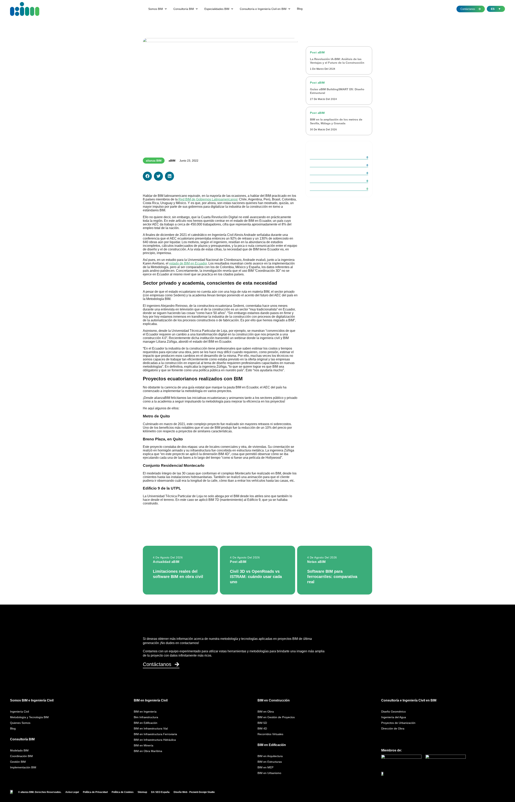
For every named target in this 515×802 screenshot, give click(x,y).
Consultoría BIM (22, 739)
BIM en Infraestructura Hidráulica (155, 739)
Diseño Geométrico (393, 711)
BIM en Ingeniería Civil (151, 700)
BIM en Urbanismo (269, 773)
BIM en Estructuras (270, 761)
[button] (158, 9)
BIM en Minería (143, 745)
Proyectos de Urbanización (398, 722)
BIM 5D (262, 722)
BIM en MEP (265, 767)
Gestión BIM (18, 761)
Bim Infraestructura (146, 717)
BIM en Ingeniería (145, 711)
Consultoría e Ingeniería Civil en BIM (408, 700)
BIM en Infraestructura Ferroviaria (155, 734)
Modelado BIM (19, 750)
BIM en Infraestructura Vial (151, 728)
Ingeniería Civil (19, 711)
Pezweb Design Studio (202, 792)
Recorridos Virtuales (270, 734)
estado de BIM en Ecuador (188, 263)
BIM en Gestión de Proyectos (276, 717)
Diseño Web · (181, 792)
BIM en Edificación (145, 722)
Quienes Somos (20, 722)
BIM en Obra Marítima (148, 751)
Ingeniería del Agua (393, 717)
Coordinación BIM (21, 756)
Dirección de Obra (392, 728)
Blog (13, 728)
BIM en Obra (266, 711)
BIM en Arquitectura (270, 756)
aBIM (172, 160)
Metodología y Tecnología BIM (29, 717)
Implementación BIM (23, 767)
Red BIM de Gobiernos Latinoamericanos (207, 199)
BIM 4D (262, 728)
